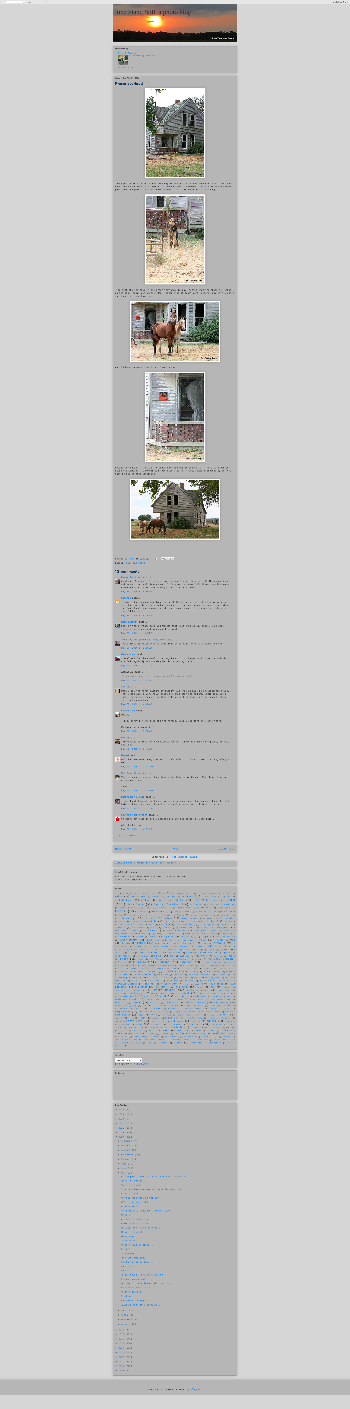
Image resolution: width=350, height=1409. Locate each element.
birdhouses (223, 908)
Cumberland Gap (141, 934)
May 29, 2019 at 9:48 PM (136, 615)
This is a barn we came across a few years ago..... (155, 1189)
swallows (124, 1024)
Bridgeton (200, 912)
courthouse (151, 931)
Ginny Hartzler (130, 577)
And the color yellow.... (137, 1262)
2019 (121, 1137)
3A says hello (129, 1206)
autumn (179, 900)
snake (211, 1015)
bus (233, 915)
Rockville (225, 999)
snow (223, 1014)
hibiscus (184, 956)
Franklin (200, 946)
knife (145, 968)
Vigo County (141, 1037)
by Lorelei (151, 918)
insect (186, 962)
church (163, 924)
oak (186, 984)
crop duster (121, 934)
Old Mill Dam (163, 987)
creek (227, 931)
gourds (190, 953)
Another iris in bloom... (137, 1245)
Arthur (145, 900)
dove (152, 937)
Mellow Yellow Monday (200, 975)
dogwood (125, 937)
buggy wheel (206, 915)
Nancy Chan (128, 654)
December (127, 1141)
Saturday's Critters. (128, 1009)
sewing (212, 1009)
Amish (118, 896)
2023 (121, 1119)
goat (131, 953)
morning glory (212, 978)
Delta (200, 934)
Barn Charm (135, 904)
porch (232, 993)
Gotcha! (125, 1249)
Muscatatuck (154, 981)
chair (168, 922)
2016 (121, 1339)
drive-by (187, 937)
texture (143, 1028)
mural (135, 981)
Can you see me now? (134, 1279)
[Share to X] (168, 558)
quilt (163, 996)
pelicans (224, 990)
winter (178, 1043)
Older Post (226, 848)
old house (139, 563)
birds (120, 912)
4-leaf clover (129, 893)
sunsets (230, 1021)
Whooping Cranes (180, 1040)
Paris (140, 990)
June (124, 1168)
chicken (210, 921)
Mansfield (162, 975)
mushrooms (172, 981)
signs (178, 1012)
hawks (157, 956)
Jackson (230, 962)
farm (232, 940)
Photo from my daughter (142, 55)
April (125, 1310)
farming (126, 943)
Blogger (195, 1389)
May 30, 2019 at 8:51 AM (136, 749)
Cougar (135, 931)
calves (168, 918)
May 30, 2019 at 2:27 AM (136, 666)
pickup (154, 993)
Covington (200, 931)
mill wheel (152, 978)
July (124, 1164)
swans (138, 1024)
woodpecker (215, 1043)
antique (171, 897)
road (180, 999)
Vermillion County (223, 1033)
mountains (120, 981)
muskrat (189, 981)
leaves (159, 968)
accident (147, 893)
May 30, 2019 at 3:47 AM (136, 680)
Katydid (125, 1215)
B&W (197, 900)
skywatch (167, 1015)
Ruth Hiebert (129, 622)
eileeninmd (128, 711)
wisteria (196, 1043)
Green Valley (122, 956)
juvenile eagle (216, 966)
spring (156, 1018)
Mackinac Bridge (212, 972)
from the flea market (150, 950)
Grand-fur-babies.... (134, 1181)
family (220, 940)
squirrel (170, 1018)
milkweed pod (122, 978)
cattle (152, 921)
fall (202, 939)
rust (145, 1006)
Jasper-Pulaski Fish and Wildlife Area (161, 966)
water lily (210, 1037)
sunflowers (177, 1021)
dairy (159, 934)
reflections (153, 999)
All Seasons (178, 893)
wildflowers (222, 1040)
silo (217, 1012)
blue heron (158, 912)
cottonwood (120, 931)
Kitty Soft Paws (128, 969)
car (216, 918)
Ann (123, 687)
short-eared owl (148, 1012)
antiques (187, 896)
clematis (120, 928)
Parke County (164, 990)
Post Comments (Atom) (184, 857)
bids (148, 908)
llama (220, 969)
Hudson (197, 959)
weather (226, 1037)
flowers (219, 943)
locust (231, 969)
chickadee (195, 922)
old (128, 563)
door (140, 937)
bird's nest (204, 908)
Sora (131, 1018)
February (127, 1319)
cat (122, 921)
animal (156, 896)
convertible (207, 928)
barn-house (212, 905)
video (125, 1037)
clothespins (138, 928)
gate (212, 950)
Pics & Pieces (127, 53)
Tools (123, 1031)
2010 (121, 1366)
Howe (140, 959)
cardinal (230, 918)
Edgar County (128, 940)
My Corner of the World (214, 981)
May (123, 1173)
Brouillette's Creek (161, 915)
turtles (179, 1033)
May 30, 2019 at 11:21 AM (137, 767)
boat (176, 912)
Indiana (163, 962)
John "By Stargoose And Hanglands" (143, 640)
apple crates (209, 897)
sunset (211, 1021)
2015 (121, 1343)
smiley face (184, 1015)
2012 (121, 1357)
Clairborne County (185, 925)
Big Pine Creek (164, 908)
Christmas (229, 921)
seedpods (172, 1009)
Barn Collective (166, 904)
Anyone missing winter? (136, 1219)
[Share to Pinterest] (173, 558)
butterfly (127, 918)
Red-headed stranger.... (136, 1300)
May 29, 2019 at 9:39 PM (136, 591)
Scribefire (154, 1009)
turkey (164, 1033)
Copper (223, 927)
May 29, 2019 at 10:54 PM (137, 633)
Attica (162, 900)
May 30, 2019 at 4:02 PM (136, 829)
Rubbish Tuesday (194, 1002)
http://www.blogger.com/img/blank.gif (169, 959)
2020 (121, 1132)
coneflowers (187, 928)
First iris (127, 1296)
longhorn (153, 972)
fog (126, 946)
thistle (178, 1027)
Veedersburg (199, 1034)
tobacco (195, 1028)
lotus (192, 971)
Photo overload (130, 1185)
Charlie (180, 922)
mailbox (124, 975)
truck (212, 1030)
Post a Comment (128, 835)
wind (150, 1043)
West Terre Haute (154, 1040)
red (229, 996)
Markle (178, 975)
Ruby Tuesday (221, 1003)
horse (232, 956)
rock (212, 999)
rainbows (217, 996)
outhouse (225, 987)
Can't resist (129, 1241)
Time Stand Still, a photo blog (152, 11)
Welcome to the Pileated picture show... (147, 1283)
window (163, 1043)
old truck (182, 987)
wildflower (202, 1040)
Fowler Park (168, 946)
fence (141, 943)
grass (227, 953)
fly (116, 946)
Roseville (155, 1003)
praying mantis (128, 996)
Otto (213, 987)
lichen (173, 969)
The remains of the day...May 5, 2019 (145, 1211)
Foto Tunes (150, 946)
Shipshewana (122, 1012)
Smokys (199, 1015)
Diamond (213, 934)
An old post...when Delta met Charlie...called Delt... (157, 1176)
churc (151, 925)
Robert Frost (196, 999)
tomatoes (230, 1028)
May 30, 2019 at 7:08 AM (136, 731)
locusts (123, 972)
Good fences (149, 952)
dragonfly (167, 937)
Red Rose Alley (130, 773)
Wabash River (191, 1037)
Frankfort (185, 946)
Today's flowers (212, 1028)
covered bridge (176, 931)
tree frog (182, 1031)
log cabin (138, 972)
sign (166, 1012)
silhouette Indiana (199, 1012)
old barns (217, 984)
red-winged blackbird (127, 999)
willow (138, 1043)
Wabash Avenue (171, 1037)
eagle (205, 937)
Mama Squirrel (143, 975)
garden (183, 950)
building (221, 915)
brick (186, 912)
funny (171, 950)
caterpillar (136, 922)
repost (168, 999)
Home (175, 848)
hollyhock (218, 956)
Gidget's (119, 953)
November (127, 1145)
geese (224, 949)
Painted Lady (122, 990)
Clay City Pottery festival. (215, 925)
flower (204, 943)
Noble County (169, 984)
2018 (121, 1330)
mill (138, 978)
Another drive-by (131, 1292)
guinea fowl (142, 956)
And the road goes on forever (140, 1198)
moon (196, 978)
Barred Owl (229, 905)
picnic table (170, 993)
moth (227, 978)
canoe (206, 918)
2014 (121, 1348)
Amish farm (138, 896)
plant (186, 993)
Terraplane (217, 1024)
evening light (185, 940)
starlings (226, 1018)
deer (187, 934)
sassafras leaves (195, 1006)
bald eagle (212, 900)
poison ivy (217, 993)
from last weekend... (134, 1258)
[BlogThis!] (165, 558)
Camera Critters (189, 918)
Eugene (168, 940)
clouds (167, 927)
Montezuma (184, 978)
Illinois (139, 962)
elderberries (152, 940)
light (185, 969)
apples (226, 897)
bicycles (135, 908)
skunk (142, 1015)
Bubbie (181, 915)
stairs (211, 1018)
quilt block (200, 996)
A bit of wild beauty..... (138, 1223)
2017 (121, 1334)
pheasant (138, 993)
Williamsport (121, 1043)
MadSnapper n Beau (133, 797)
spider (143, 1018)
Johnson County (195, 966)
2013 (121, 1352)
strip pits (134, 1021)
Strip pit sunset (131, 1232)
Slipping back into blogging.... (142, 1305)
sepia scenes (193, 1009)
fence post (160, 943)
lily (196, 968)
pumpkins (148, 996)
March (125, 1315)
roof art (120, 1003)
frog (126, 949)
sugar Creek (158, 1021)
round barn (171, 1003)
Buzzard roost (129, 1194)
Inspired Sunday (211, 962)
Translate (142, 1064)
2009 (121, 1371)
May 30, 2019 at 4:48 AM (136, 704)
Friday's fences (222, 946)
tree (164, 1030)
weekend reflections (126, 1040)
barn (231, 900)
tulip (139, 1034)
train (152, 1031)
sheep (226, 1009)
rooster (136, 1002)
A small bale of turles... (138, 1288)
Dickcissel (229, 934)
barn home (195, 905)
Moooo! (125, 1270)
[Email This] (162, 558)
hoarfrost (201, 956)
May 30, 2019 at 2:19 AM (136, 648)
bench (122, 908)
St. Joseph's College (192, 1018)
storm (118, 1021)
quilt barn (181, 996)
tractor (137, 1030)
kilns (232, 966)
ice (124, 962)
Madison (230, 972)
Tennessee (193, 1024)
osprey (200, 987)
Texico (131, 1028)
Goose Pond (174, 953)
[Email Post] (156, 559)
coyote (214, 931)
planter (202, 993)
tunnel (151, 1034)
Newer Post (123, 848)
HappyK (125, 755)
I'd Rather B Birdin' (221, 959)
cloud (153, 928)
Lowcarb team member (134, 815)
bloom (142, 912)
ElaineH (126, 598)
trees (198, 1030)
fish (174, 943)
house (124, 959)
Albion (161, 893)
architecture (123, 900)
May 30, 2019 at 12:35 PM (137, 808)
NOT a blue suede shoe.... (138, 1202)
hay (171, 956)
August (126, 1159)
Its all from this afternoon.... (142, 1228)
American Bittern (221, 893)
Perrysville (121, 993)
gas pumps (198, 950)
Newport (149, 984)
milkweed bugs (223, 975)
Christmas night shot (131, 925)
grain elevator (209, 953)
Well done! (127, 1253)
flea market (188, 943)
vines (155, 1037)
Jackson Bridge (128, 966)
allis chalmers (198, 893)
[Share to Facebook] (170, 558)
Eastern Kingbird (226, 937)
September (128, 1155)
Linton (208, 969)
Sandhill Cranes (170, 1006)
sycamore (156, 1024)
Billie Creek (184, 908)
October (126, 1150)
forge (136, 946)
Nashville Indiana (126, 984)
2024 (121, 1114)
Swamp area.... (130, 1236)
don (123, 738)
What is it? (128, 1266)
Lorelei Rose (172, 971)
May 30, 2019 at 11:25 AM (137, 791)
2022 (121, 1123)
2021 (121, 1128)
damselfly (173, 934)
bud (192, 915)
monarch (168, 978)
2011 (121, 1361)
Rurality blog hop (125, 1006)
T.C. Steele (174, 1024)
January (126, 1324)
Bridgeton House (137, 915)
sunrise (196, 1021)
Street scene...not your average (142, 1275)
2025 (121, 1110)
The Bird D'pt (160, 1028)
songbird (119, 1018)
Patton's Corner (198, 990)
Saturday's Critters (219, 1006)
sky (152, 1015)
